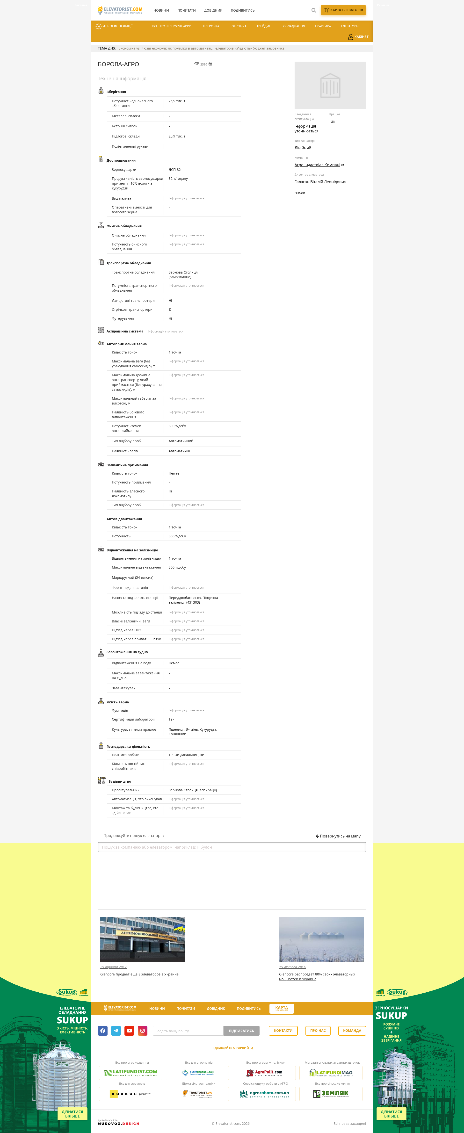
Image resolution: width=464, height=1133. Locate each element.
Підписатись (241, 1030)
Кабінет (361, 36)
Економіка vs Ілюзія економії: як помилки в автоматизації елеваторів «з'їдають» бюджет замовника (201, 48)
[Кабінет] (303, 1009)
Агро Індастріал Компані (317, 164)
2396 (203, 64)
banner (232, 879)
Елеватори (350, 26)
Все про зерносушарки (171, 26)
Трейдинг (265, 26)
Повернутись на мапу (340, 836)
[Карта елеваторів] (281, 1009)
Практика (323, 26)
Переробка (210, 26)
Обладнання (294, 26)
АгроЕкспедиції (117, 26)
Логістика (237, 26)
